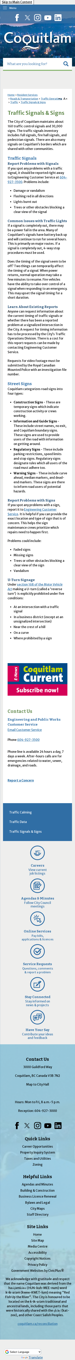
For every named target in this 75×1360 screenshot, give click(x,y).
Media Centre (37, 1246)
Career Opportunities (37, 1146)
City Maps (37, 1208)
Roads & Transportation (24, 98)
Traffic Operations (51, 98)
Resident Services (27, 94)
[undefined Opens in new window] (37, 679)
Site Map (37, 1240)
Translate (36, 1357)
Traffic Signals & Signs (33, 102)
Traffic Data (18, 822)
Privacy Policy (37, 1265)
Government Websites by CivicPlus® (37, 1271)
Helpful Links (37, 1176)
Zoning (38, 1164)
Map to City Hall (37, 1084)
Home (11, 94)
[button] (66, 63)
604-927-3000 (45, 1111)
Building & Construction (37, 1190)
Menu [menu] (12, 8)
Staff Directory (37, 1214)
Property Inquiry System (37, 1152)
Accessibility (37, 1252)
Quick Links (37, 1138)
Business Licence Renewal (37, 1196)
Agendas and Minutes (37, 1184)
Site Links (37, 1226)
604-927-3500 (28, 740)
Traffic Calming (20, 812)
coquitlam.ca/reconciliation (38, 1324)
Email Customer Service (25, 730)
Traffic (14, 102)
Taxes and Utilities (37, 1159)
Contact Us (20, 711)
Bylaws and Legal (37, 1203)
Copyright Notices (37, 1258)
